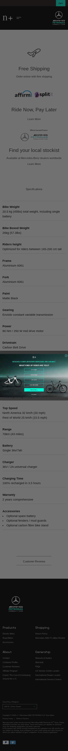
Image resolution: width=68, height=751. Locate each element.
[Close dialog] (66, 355)
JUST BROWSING (34, 385)
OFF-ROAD (34, 380)
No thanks (34, 394)
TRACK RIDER (34, 375)
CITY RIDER (34, 370)
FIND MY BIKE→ (34, 390)
